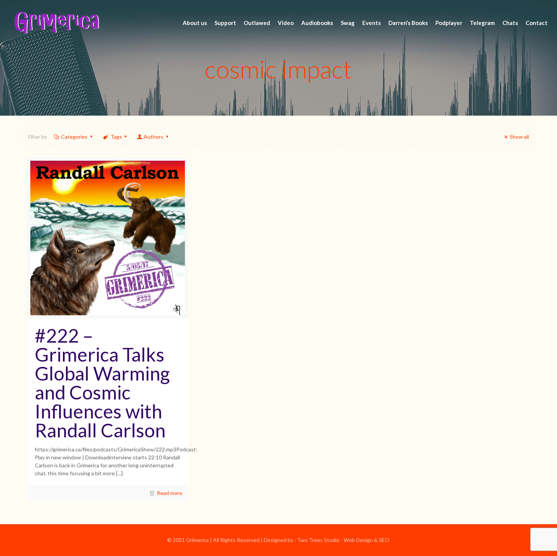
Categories (74, 136)
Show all (519, 136)
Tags (116, 136)
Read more (169, 493)
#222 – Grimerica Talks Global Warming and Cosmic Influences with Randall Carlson (102, 383)
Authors (153, 136)
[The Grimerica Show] (56, 22)
